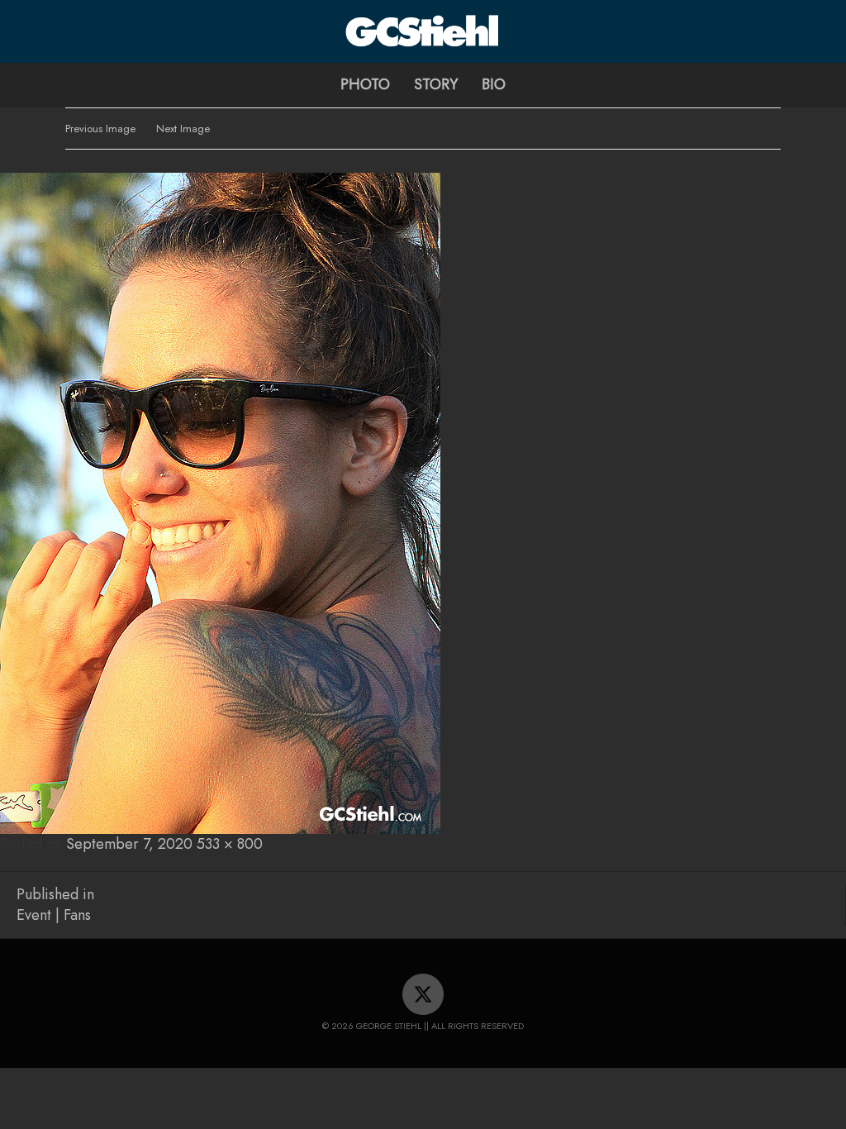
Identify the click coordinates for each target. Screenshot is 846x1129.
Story (436, 84)
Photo (365, 84)
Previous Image (100, 128)
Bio (494, 84)
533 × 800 (230, 844)
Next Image (183, 128)
